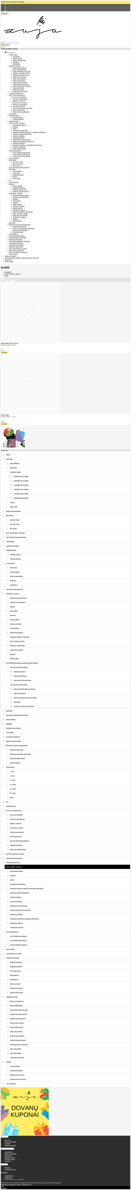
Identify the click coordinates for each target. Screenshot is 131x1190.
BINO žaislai (9, 515)
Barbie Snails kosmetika (16, 250)
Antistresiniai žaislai (19, 110)
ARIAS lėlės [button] (12, 169)
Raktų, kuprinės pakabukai (21, 112)
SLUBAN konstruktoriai (16, 93)
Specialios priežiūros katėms (22, 680)
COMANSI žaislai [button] (14, 115)
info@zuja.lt (14, 2)
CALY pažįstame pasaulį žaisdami (19, 167)
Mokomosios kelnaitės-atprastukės (24, 228)
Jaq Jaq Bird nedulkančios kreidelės (19, 241)
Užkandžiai (17, 702)
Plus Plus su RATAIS (19, 106)
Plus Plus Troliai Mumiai (20, 99)
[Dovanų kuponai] (25, 1135)
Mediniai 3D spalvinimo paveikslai (23, 141)
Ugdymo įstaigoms (10, 256)
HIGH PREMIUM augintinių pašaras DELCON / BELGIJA (22, 258)
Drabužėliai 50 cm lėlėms (21, 498)
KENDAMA (9, 724)
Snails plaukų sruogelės (20, 91)
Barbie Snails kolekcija (19, 68)
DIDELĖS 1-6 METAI (19, 101)
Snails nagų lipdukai (19, 80)
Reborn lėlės (16, 178)
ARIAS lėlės (9, 459)
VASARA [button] (11, 184)
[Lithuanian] (5, 4)
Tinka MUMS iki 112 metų (13, 953)
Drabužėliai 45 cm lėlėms (21, 493)
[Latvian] (5, 8)
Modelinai (16, 62)
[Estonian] (5, 6)
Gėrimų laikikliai (17, 186)
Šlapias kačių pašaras (20, 676)
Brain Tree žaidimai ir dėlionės (18, 252)
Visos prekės (8, 1152)
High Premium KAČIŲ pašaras (19, 667)
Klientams (4, 1164)
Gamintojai (8, 260)
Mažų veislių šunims (20, 693)
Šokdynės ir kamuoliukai (20, 215)
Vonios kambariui (18, 232)
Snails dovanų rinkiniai (19, 77)
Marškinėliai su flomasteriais (21, 139)
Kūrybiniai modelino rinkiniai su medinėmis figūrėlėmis (29, 132)
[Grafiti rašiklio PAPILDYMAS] (31, 341)
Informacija (5, 1136)
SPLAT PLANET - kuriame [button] (17, 123)
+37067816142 (5, 2)
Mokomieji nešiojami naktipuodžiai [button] (19, 225)
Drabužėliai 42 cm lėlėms (21, 489)
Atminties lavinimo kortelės (21, 195)
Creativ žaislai (10, 563)
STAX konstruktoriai (12, 932)
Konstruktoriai (14, 975)
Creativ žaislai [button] (13, 55)
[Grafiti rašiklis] (31, 413)
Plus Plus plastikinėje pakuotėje (22, 108)
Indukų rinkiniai (17, 204)
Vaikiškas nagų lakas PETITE (21, 73)
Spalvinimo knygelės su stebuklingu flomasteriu (27, 145)
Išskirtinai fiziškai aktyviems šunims (24, 689)
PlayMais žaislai (13, 121)
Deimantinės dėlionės (19, 125)
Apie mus (7, 1140)
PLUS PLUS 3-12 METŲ (20, 103)
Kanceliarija (16, 56)
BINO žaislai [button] (12, 160)
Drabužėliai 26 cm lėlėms (21, 476)
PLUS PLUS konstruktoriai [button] (17, 95)
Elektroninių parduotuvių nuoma (11, 1184)
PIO (10, 180)
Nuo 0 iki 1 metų (18, 162)
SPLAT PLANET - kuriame (13, 867)
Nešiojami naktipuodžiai (20, 230)
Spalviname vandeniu (19, 217)
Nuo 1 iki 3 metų (18, 164)
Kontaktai (21, 2)
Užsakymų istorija (10, 1169)
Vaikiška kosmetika (12, 997)
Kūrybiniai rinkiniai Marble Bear (22, 134)
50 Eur (12, 797)
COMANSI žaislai (11, 550)
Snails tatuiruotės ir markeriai (22, 86)
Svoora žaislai (13, 254)
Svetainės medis (10, 1159)
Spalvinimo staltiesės (19, 147)
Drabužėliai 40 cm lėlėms (21, 485)
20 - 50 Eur (13, 793)
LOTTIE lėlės (13, 114)
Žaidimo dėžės (17, 221)
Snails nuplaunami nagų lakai (21, 71)
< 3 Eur (12, 771)
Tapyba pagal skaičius (19, 149)
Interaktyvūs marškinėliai (20, 130)
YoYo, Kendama (14, 158)
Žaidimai (15, 219)
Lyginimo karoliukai (19, 138)
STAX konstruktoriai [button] (15, 151)
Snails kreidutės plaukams (21, 84)
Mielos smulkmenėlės (19, 60)
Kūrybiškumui (14, 979)
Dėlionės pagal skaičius (20, 104)
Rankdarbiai (16, 64)
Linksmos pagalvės (18, 136)
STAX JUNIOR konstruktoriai (21, 154)
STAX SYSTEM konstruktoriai (21, 156)
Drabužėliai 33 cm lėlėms (21, 481)
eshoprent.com (26, 1184)
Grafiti (14, 128)
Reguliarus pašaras (20, 671)
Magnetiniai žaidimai (19, 210)
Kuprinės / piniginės (19, 206)
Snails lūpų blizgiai (18, 90)
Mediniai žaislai (17, 58)
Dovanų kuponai (10, 1157)
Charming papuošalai (15, 239)
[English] (5, 10)
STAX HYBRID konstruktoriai (21, 152)
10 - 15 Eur (13, 784)
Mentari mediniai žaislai (16, 247)
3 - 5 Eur (12, 776)
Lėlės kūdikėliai (17, 171)
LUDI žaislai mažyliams (16, 243)
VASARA (8, 1062)
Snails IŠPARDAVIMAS (19, 69)
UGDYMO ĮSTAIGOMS (12, 958)
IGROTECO (12, 223)
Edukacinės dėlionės (16, 966)
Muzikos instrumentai (16, 992)
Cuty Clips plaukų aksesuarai (17, 237)
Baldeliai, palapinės (16, 962)
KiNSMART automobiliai (16, 245)
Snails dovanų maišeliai (20, 82)
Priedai (15, 177)
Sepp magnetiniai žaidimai (17, 236)
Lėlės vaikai (16, 173)
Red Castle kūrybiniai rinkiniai (17, 248)
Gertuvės (15, 127)
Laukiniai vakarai (18, 117)
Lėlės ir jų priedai (15, 984)
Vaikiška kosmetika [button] (14, 66)
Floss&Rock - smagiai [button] (15, 193)
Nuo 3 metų (16, 165)
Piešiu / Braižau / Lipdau (20, 213)
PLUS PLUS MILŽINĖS (19, 97)
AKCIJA (8, 455)
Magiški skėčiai (17, 208)
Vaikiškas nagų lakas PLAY (21, 75)
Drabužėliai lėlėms (18, 175)
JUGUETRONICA (14, 182)
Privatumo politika (10, 1145)
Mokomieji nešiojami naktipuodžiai (16, 745)
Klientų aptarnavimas (7, 1148)
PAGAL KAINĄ (9, 261)
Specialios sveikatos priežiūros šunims (25, 697)
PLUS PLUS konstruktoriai (14, 810)
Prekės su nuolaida (10, 1154)
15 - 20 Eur (13, 789)
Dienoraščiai (16, 201)
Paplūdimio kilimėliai (19, 188)
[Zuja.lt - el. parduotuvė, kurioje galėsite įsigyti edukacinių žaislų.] (32, 41)
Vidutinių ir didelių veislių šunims (24, 706)
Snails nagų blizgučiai (19, 79)
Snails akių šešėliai (18, 88)
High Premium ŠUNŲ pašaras (19, 685)
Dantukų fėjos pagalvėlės (20, 197)
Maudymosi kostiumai (19, 226)
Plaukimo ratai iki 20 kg (20, 190)
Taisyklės (7, 1144)
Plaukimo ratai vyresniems (21, 191)
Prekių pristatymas (10, 1142)
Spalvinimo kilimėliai (19, 143)
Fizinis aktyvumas (15, 971)
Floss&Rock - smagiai (12, 593)
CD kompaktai (13, 234)
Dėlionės (15, 199)
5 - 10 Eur (12, 780)
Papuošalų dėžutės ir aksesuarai (23, 212)
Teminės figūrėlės (18, 119)
